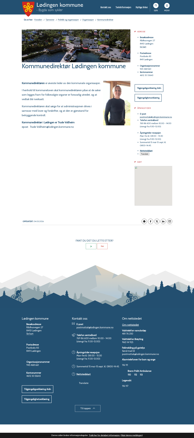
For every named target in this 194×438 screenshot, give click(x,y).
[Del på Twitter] (157, 221)
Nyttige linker (142, 7)
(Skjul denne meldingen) (132, 435)
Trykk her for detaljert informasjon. (104, 435)
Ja (91, 246)
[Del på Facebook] (150, 221)
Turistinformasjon (123, 7)
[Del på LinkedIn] (163, 221)
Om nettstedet (130, 324)
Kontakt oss (105, 7)
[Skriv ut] (144, 221)
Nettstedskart (146, 150)
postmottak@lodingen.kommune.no (156, 117)
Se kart (143, 47)
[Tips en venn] (169, 221)
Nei (102, 246)
